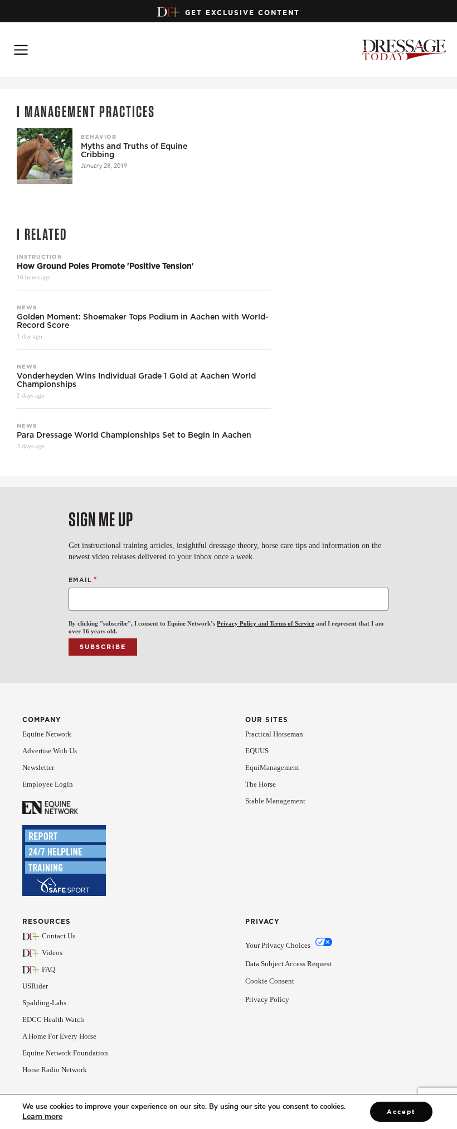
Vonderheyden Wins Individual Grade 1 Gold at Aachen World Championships (136, 380)
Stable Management (275, 801)
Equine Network (46, 734)
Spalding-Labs (44, 1003)
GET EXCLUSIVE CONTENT (242, 12)
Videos (52, 952)
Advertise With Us (49, 751)
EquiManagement (272, 767)
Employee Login (47, 784)
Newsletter (38, 767)
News (27, 307)
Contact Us (58, 936)
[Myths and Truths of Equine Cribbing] (44, 156)
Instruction (39, 256)
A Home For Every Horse (59, 1036)
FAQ (48, 969)
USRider (35, 986)
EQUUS (257, 751)
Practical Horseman (274, 734)
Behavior (98, 136)
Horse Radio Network (54, 1069)
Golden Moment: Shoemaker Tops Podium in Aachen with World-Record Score (143, 321)
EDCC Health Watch (53, 1019)
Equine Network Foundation (65, 1053)
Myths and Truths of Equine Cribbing (134, 150)
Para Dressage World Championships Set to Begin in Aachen (134, 435)
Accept (401, 1112)
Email (83, 579)
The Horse (260, 784)
